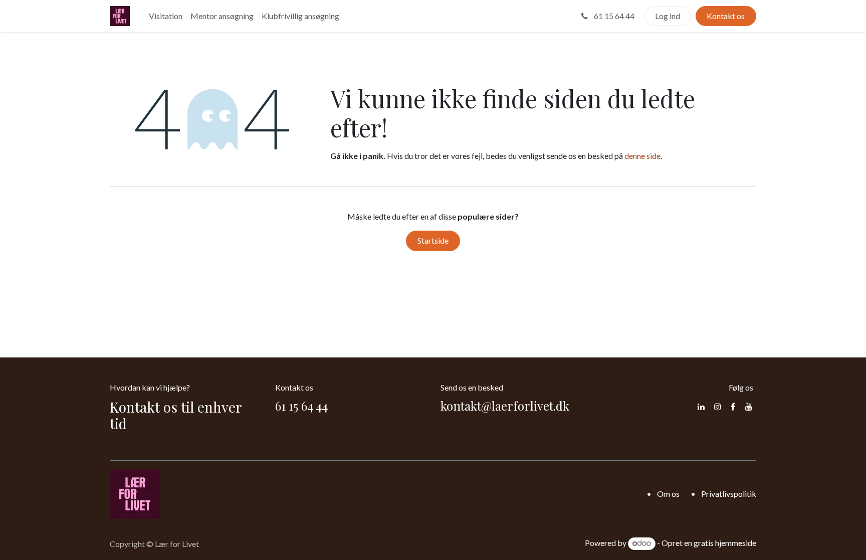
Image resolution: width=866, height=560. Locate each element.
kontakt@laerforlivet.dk (505, 406)
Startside (433, 240)
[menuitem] (165, 16)
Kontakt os (726, 16)
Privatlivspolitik (728, 493)
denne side (642, 155)
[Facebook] (733, 406)
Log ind (667, 16)
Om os (668, 493)
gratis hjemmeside (725, 542)
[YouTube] (749, 406)
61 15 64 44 (613, 16)
